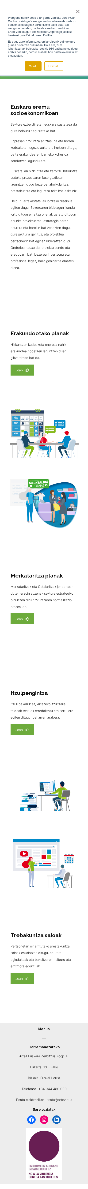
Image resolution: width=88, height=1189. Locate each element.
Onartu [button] (33, 66)
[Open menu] (44, 1038)
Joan (19, 370)
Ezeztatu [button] (53, 66)
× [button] (77, 10)
